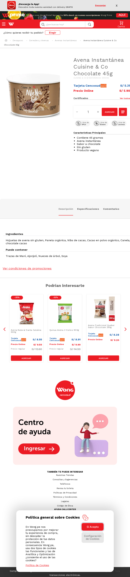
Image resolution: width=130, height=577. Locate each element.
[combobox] (67, 24)
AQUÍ (122, 15)
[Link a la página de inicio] (6, 40)
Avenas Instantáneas (66, 40)
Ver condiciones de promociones (27, 268)
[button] (116, 98)
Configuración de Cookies (92, 537)
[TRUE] (26, 358)
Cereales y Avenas (39, 40)
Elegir (52, 32)
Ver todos (125, 98)
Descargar (100, 5)
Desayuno (18, 40)
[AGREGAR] (109, 112)
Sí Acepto (93, 526)
